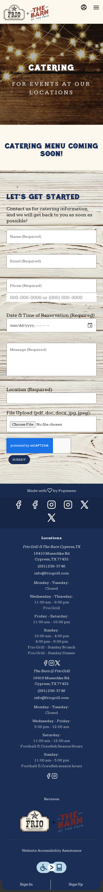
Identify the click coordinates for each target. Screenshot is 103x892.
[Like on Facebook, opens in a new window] (18, 506)
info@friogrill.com (51, 573)
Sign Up (76, 884)
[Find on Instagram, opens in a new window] (51, 506)
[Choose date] (90, 325)
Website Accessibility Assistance (52, 850)
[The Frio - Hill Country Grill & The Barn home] (26, 12)
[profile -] (84, 7)
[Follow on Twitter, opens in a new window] (84, 506)
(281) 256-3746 (51, 566)
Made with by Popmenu (40, 490)
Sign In (26, 884)
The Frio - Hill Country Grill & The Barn (52, 821)
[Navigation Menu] (96, 7)
